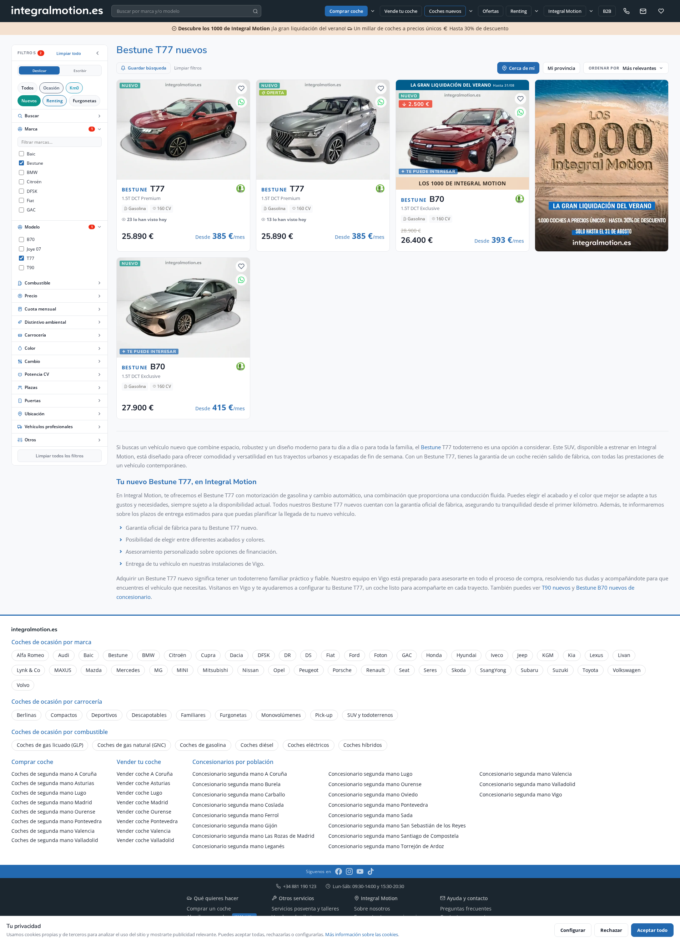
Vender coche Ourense (144, 811)
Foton (380, 655)
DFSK (264, 655)
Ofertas (491, 11)
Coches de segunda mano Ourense (53, 811)
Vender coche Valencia (144, 830)
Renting (518, 11)
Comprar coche (346, 11)
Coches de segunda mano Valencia (53, 830)
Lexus (596, 655)
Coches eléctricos (308, 745)
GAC (407, 655)
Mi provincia (561, 68)
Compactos (64, 715)
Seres (430, 670)
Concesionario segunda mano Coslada (238, 804)
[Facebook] (338, 871)
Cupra (208, 655)
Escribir (80, 70)
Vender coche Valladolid (145, 840)
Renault (375, 670)
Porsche (342, 670)
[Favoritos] (661, 11)
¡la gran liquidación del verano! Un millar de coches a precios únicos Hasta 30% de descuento (342, 28)
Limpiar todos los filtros (60, 456)
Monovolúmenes (281, 715)
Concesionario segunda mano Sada (370, 815)
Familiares (193, 715)
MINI (182, 670)
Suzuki (560, 670)
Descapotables (149, 715)
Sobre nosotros (372, 908)
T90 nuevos (556, 587)
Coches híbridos (362, 745)
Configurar (572, 930)
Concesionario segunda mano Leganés (238, 846)
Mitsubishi (215, 670)
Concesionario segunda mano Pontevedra (378, 804)
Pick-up (324, 715)
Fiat (330, 655)
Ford (354, 655)
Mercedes (128, 670)
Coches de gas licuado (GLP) (50, 745)
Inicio (16, 853)
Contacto (38, 853)
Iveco (497, 655)
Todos (27, 88)
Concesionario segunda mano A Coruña (239, 773)
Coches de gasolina (203, 745)
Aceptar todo (652, 930)
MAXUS (62, 670)
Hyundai (467, 655)
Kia (571, 655)
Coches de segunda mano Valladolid (54, 840)
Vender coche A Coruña (145, 773)
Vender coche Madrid (142, 802)
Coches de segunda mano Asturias (52, 783)
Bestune (431, 447)
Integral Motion (564, 11)
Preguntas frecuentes (466, 908)
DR (287, 655)
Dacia (236, 655)
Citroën (177, 655)
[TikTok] (370, 871)
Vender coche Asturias (143, 783)
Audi (63, 655)
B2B (607, 11)
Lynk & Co (28, 670)
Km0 (74, 88)
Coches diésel (257, 745)
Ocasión (51, 88)
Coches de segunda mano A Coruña (54, 773)
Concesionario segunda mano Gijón (234, 825)
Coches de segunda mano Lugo (48, 792)
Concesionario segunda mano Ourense (375, 784)
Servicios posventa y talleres (305, 908)
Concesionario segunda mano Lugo (370, 773)
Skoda (459, 670)
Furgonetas (84, 100)
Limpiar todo (68, 53)
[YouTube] (360, 871)
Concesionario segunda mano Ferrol (235, 815)
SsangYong (493, 670)
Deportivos (104, 715)
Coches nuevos (445, 11)
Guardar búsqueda (147, 68)
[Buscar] (255, 11)
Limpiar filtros (188, 68)
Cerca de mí (522, 68)
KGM (548, 655)
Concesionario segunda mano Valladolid (527, 784)
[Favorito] (241, 88)
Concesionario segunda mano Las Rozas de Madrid (253, 835)
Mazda (94, 670)
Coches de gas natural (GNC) (131, 745)
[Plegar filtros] (97, 53)
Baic (89, 655)
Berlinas (26, 715)
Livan (624, 655)
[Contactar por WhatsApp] (241, 102)
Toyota (590, 670)
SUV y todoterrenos (370, 715)
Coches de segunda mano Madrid (51, 802)
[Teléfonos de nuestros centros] (626, 11)
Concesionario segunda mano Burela (236, 784)
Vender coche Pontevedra (147, 821)
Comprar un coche (209, 908)
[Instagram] (349, 871)
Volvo (23, 685)
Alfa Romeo (30, 655)
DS (308, 655)
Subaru (529, 670)
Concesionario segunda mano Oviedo (373, 794)
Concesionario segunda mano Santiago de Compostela (393, 835)
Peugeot (308, 670)
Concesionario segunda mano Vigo (520, 794)
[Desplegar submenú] (372, 10)
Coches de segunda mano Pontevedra (56, 821)
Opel (279, 670)
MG (158, 670)
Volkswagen (627, 670)
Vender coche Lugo (139, 792)
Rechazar (611, 930)
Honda (434, 655)
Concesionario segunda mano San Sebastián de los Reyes (397, 825)
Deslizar (39, 70)
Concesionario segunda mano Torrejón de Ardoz (386, 846)
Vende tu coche (400, 11)
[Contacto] (643, 11)
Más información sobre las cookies (361, 934)
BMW (148, 655)
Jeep (522, 655)
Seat (404, 670)
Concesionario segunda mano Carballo (238, 794)
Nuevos (29, 100)
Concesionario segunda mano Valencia (525, 773)
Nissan (250, 670)
